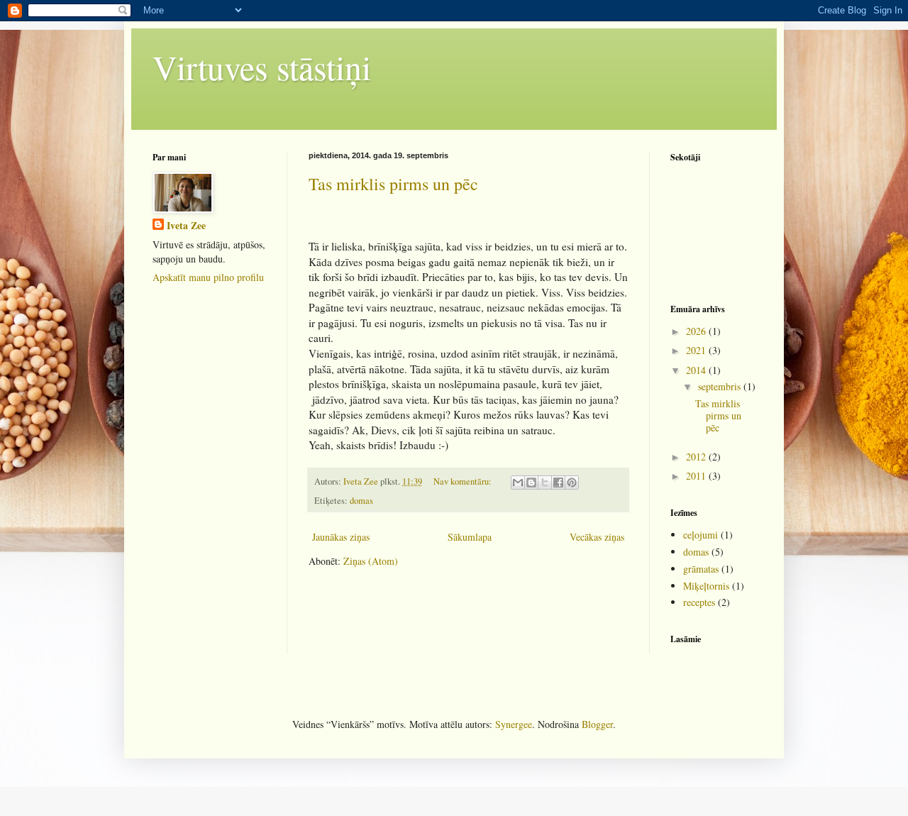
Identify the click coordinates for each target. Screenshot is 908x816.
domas (361, 501)
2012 (697, 456)
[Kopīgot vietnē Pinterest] (572, 482)
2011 (697, 476)
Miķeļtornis (706, 585)
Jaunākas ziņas (341, 537)
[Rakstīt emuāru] (531, 482)
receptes (699, 602)
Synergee (513, 724)
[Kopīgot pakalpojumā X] (545, 482)
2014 (697, 370)
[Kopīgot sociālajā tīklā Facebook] (558, 482)
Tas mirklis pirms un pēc (393, 183)
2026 (697, 331)
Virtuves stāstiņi (262, 66)
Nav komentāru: (463, 481)
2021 (697, 350)
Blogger (597, 724)
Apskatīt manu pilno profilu (208, 277)
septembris (720, 386)
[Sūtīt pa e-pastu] (518, 482)
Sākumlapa (470, 537)
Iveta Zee (186, 226)
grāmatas (701, 568)
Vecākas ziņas (597, 537)
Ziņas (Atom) (370, 561)
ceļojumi (700, 534)
